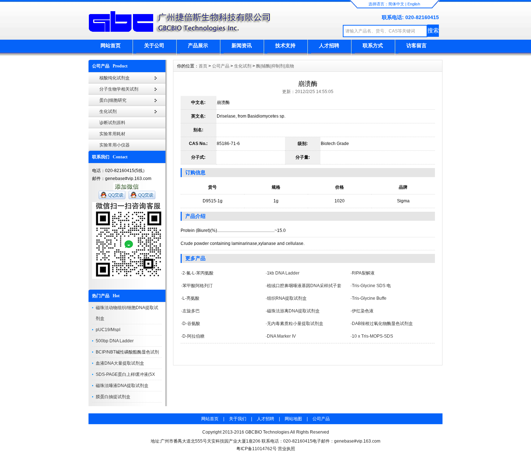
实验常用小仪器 (114, 145)
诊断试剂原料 (112, 122)
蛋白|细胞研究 (112, 100)
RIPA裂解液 (363, 273)
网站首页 (110, 45)
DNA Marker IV (281, 336)
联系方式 (373, 45)
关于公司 (154, 45)
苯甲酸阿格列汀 (197, 285)
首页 (203, 66)
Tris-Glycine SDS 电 (371, 285)
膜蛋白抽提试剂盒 (113, 396)
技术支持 (285, 45)
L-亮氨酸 (190, 298)
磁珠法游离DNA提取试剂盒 (293, 310)
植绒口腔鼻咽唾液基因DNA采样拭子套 (304, 285)
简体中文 (396, 4)
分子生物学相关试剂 (118, 89)
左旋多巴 (191, 310)
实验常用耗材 (112, 133)
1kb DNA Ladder (283, 273)
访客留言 (416, 45)
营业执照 (286, 448)
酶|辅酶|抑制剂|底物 (275, 66)
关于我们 (237, 418)
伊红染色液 (363, 310)
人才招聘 (329, 45)
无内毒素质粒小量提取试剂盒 (295, 323)
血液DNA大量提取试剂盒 (120, 363)
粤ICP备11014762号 (256, 448)
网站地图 (293, 418)
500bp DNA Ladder (115, 340)
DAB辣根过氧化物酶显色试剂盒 (382, 323)
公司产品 (220, 66)
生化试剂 (108, 111)
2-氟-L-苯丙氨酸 (197, 273)
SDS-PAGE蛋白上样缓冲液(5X (125, 374)
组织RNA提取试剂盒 (287, 298)
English (413, 4)
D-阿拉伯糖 (193, 336)
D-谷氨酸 (191, 323)
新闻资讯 (242, 45)
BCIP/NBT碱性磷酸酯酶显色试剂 (127, 352)
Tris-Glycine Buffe (369, 298)
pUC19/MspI (108, 329)
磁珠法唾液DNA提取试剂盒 (122, 385)
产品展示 (198, 45)
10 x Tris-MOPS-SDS (372, 336)
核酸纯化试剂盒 (114, 77)
